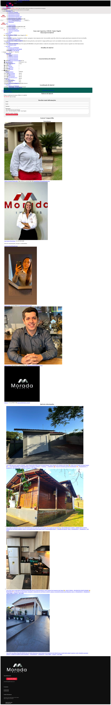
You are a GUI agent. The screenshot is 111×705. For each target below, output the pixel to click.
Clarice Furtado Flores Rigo (11, 181)
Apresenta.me (9, 702)
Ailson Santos (7, 365)
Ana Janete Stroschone (9, 241)
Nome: (7, 101)
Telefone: (8, 106)
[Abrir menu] (1, 5)
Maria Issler (7, 305)
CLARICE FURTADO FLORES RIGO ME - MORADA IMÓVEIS (9, 5)
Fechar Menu (19, 1)
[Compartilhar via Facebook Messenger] (48, 119)
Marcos (6, 402)
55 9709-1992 (6, 689)
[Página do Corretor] (33, 180)
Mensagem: (8, 108)
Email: (7, 104)
